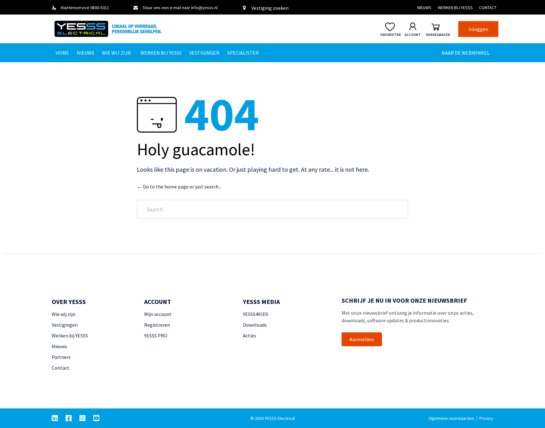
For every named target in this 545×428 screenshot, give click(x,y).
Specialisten (243, 53)
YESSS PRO (155, 335)
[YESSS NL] (123, 29)
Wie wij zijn (116, 53)
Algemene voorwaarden (451, 418)
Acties (249, 335)
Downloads (255, 325)
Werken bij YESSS (455, 7)
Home (62, 53)
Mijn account (158, 314)
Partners (61, 357)
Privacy (486, 418)
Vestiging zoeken (270, 8)
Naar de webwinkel (465, 53)
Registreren (157, 325)
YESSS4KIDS (255, 314)
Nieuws (424, 7)
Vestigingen (204, 53)
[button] (478, 29)
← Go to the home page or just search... (179, 186)
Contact (487, 7)
